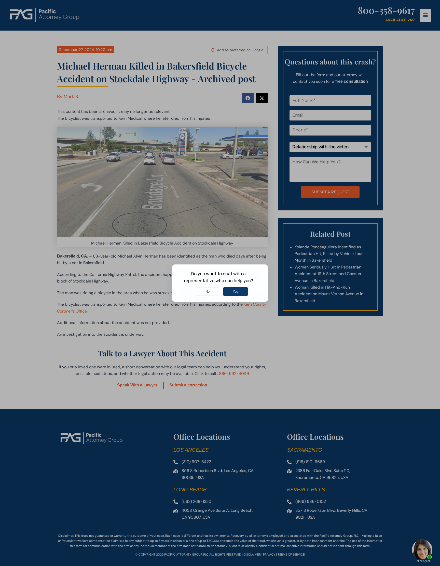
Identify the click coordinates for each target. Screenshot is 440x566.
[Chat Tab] (220, 283)
